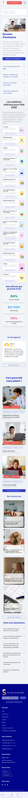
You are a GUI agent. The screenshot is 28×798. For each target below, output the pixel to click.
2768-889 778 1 (6, 743)
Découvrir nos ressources (14, 617)
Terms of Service (17, 702)
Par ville (5, 771)
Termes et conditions (7, 728)
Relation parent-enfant (15, 521)
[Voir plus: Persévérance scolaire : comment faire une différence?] (22, 518)
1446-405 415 (6, 745)
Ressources (5, 717)
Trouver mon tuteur (13, 365)
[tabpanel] (14, 650)
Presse (4, 725)
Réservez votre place (13, 59)
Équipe (4, 722)
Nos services (5, 714)
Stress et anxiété (18, 550)
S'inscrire (23, 697)
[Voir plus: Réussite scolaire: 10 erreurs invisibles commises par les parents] (22, 575)
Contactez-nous (6, 748)
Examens (7, 550)
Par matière (6, 775)
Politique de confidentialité (9, 730)
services (12, 11)
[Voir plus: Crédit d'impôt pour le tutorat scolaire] (22, 605)
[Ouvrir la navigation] (24, 2)
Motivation (7, 521)
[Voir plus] (23, 407)
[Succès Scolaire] (14, 692)
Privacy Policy (10, 702)
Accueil (6, 11)
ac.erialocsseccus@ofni (8, 740)
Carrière (4, 719)
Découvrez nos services (13, 490)
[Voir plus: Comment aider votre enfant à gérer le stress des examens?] (22, 547)
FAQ (3, 711)
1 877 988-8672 (13, 3)
